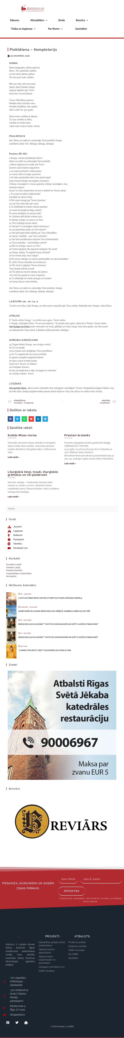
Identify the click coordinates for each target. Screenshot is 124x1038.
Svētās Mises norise (22, 435)
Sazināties (81, 28)
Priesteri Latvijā (13, 567)
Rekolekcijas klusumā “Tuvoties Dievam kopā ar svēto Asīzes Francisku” (58, 624)
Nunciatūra (11, 576)
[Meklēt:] (62, 509)
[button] (10, 419)
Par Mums (54, 28)
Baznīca (80, 20)
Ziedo (61, 20)
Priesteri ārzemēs (77, 435)
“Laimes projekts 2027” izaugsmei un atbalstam (44, 650)
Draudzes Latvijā (13, 564)
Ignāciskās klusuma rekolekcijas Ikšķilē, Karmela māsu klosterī (54, 611)
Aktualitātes (37, 20)
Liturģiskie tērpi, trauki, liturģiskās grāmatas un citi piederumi (33, 473)
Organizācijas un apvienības (18, 573)
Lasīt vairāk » (14, 457)
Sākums (14, 20)
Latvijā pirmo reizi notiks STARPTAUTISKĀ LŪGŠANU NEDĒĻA (50, 598)
